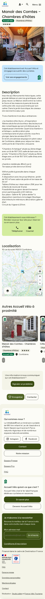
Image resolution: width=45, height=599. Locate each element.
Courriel (30, 231)
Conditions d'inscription (15, 543)
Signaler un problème (22, 384)
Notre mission (22, 453)
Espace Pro (9, 466)
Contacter (32, 397)
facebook (33, 439)
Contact (22, 446)
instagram (14, 439)
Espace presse (8, 572)
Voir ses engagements (16, 77)
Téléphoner (17, 231)
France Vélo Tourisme (33, 594)
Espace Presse (11, 460)
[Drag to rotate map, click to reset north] (40, 283)
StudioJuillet (17, 594)
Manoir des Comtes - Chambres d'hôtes (19, 345)
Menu (35, 4)
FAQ (6, 471)
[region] (22, 273)
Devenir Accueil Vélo (22, 506)
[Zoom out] (40, 280)
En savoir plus (22, 499)
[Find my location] (40, 271)
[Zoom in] (40, 276)
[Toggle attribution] (40, 289)
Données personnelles (11, 578)
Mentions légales (9, 583)
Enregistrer (17, 397)
